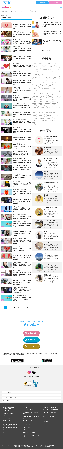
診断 (33, 35)
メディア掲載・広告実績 (29, 432)
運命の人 (36, 120)
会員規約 (25, 407)
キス (58, 69)
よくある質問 (6, 420)
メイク (54, 82)
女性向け (44, 96)
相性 (35, 112)
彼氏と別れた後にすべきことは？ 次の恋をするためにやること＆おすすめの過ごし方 (22, 274)
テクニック (36, 74)
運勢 (55, 118)
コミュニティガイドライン (30, 420)
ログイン (31, 346)
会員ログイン (6, 430)
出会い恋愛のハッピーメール (9, 11)
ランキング (36, 88)
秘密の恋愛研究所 (51, 112)
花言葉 (35, 118)
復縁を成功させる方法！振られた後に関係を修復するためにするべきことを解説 (22, 233)
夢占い (48, 93)
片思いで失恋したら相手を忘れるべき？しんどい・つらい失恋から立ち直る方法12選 (22, 282)
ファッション (37, 82)
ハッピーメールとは (8, 413)
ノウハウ (57, 77)
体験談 (35, 91)
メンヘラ (44, 85)
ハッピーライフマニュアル (10, 397)
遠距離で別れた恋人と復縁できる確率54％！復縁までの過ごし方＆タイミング (22, 225)
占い (57, 91)
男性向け (52, 110)
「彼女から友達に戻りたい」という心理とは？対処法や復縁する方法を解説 (22, 26)
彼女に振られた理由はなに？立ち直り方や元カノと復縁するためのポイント (22, 169)
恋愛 (35, 101)
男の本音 (36, 110)
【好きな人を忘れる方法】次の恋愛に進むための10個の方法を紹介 (22, 217)
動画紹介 (50, 91)
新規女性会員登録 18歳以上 (10, 425)
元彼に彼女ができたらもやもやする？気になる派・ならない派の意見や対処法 (22, 91)
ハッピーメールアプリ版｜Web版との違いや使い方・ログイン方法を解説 (51, 42)
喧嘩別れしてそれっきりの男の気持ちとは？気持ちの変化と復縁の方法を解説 (22, 131)
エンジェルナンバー (48, 69)
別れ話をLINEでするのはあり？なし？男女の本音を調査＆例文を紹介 (22, 42)
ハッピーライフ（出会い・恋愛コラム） (31, 436)
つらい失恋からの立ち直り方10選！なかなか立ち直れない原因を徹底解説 (22, 210)
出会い (33, 26)
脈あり (49, 115)
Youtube (57, 63)
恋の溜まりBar (52, 99)
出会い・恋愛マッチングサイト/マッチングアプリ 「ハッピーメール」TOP (11, 409)
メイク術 (36, 85)
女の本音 (36, 96)
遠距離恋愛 (44, 120)
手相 (47, 101)
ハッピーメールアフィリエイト (51, 416)
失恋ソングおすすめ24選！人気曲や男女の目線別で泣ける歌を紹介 (22, 154)
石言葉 (41, 112)
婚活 (51, 96)
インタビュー (37, 69)
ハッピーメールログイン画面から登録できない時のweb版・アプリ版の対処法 (51, 24)
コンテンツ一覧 (47, 419)
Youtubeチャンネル (38, 66)
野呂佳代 (53, 120)
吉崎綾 (41, 93)
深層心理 (36, 107)
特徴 (43, 107)
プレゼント (46, 82)
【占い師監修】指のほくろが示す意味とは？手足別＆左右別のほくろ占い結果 (51, 33)
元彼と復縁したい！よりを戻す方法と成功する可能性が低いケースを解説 (22, 67)
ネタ (50, 77)
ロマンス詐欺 (46, 88)
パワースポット (48, 80)
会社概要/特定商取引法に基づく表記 (31, 413)
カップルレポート (27, 425)
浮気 (54, 104)
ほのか (57, 66)
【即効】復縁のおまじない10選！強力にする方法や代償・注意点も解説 (22, 138)
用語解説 (56, 107)
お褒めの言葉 (26, 430)
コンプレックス (45, 71)
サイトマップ (46, 421)
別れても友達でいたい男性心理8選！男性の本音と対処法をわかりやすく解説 (22, 99)
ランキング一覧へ (46, 50)
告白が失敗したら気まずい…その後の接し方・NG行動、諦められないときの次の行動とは (22, 291)
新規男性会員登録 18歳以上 (10, 427)
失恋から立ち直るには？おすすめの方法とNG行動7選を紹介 (22, 249)
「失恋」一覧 (33, 11)
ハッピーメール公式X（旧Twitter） (52, 407)
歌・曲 (47, 104)
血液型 (42, 118)
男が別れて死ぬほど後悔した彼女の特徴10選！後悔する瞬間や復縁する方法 (22, 50)
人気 (54, 88)
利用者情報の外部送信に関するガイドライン (31, 417)
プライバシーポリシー (28, 409)
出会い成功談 (26, 427)
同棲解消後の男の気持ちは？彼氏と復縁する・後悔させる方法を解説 (22, 74)
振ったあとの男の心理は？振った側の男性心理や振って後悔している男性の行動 (22, 242)
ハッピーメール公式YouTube (50, 412)
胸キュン (42, 115)
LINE (35, 63)
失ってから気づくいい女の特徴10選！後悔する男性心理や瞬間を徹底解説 (22, 114)
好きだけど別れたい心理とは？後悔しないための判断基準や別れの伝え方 (22, 58)
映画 (41, 104)
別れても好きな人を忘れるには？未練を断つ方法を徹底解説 (22, 176)
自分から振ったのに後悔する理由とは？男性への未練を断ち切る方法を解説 (22, 82)
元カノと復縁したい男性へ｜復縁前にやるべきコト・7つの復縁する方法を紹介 (22, 299)
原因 (35, 93)
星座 (35, 104)
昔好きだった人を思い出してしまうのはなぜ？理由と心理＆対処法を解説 (22, 266)
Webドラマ (48, 63)
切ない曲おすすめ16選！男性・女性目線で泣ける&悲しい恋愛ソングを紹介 (22, 185)
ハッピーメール (37, 80)
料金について (6, 418)
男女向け (44, 110)
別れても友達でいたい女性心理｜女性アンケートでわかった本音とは (22, 106)
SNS (41, 63)
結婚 (35, 115)
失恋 (3, 27)
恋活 (41, 101)
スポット (55, 71)
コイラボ (36, 71)
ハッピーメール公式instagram (50, 409)
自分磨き (57, 115)
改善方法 (54, 101)
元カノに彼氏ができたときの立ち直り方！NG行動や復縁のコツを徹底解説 (22, 35)
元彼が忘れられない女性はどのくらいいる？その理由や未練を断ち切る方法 (22, 193)
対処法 (57, 96)
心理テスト (42, 99)
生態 (49, 107)
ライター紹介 (6, 400)
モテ (51, 85)
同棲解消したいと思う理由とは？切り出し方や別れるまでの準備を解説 (22, 161)
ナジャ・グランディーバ (39, 77)
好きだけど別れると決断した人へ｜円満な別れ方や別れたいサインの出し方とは (22, 146)
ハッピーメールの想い (8, 415)
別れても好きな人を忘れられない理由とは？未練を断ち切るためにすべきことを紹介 (22, 201)
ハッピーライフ (23, 11)
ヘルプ (4, 432)
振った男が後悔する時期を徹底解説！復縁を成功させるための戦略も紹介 (22, 123)
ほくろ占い (49, 66)
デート (44, 74)
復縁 (35, 99)
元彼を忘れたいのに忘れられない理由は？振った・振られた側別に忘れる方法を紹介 (22, 257)
